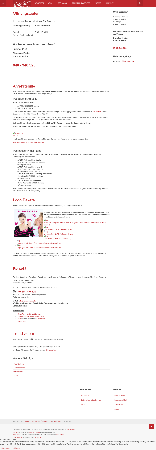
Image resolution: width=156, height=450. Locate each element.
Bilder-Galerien (18, 364)
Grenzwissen (18, 371)
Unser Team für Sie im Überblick (29, 314)
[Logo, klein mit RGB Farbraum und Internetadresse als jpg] (17, 250)
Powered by (132, 431)
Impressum (21, 321)
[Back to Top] (151, 426)
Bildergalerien (51, 350)
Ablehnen (16, 448)
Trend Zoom (23, 333)
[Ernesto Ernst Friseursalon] (22, 3)
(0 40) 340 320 (27, 291)
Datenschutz (42, 318)
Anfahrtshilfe (24, 86)
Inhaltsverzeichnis (120, 400)
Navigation (57, 421)
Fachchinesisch (19, 367)
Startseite (39, 3)
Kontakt (110, 3)
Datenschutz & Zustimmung (91, 400)
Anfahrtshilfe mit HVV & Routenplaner (31, 316)
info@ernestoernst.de (27, 301)
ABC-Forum (97, 111)
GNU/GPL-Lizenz (34, 432)
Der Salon (62, 3)
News (50, 3)
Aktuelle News (119, 395)
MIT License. (60, 434)
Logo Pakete (24, 200)
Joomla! (15, 432)
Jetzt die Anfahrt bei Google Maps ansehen (28, 142)
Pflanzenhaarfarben (81, 3)
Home (27, 421)
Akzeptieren (5, 448)
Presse (98, 3)
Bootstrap (16, 434)
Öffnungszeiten (26, 13)
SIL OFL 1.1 (38, 437)
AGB (19, 318)
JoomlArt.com (70, 429)
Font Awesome (17, 437)
